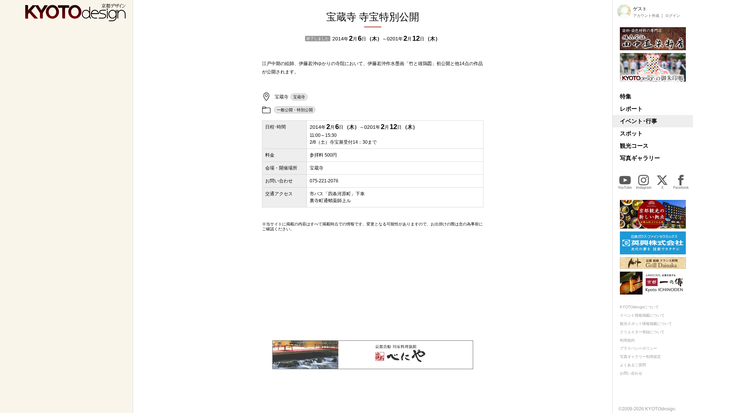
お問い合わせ (631, 373)
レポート (631, 109)
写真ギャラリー (640, 158)
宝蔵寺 (299, 97)
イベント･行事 (638, 121)
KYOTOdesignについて (639, 307)
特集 (625, 96)
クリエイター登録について (642, 332)
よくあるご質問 (633, 365)
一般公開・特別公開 (295, 110)
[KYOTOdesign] (75, 18)
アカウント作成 (646, 16)
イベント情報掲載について (642, 315)
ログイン (672, 16)
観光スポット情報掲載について (646, 324)
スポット (631, 133)
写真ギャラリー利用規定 (640, 356)
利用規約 (627, 340)
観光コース (634, 146)
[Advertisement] (372, 286)
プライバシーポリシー (638, 348)
